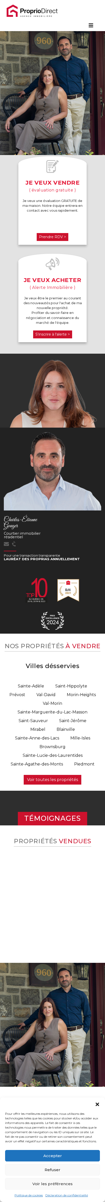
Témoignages (52, 818)
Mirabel (37, 729)
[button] (97, 1103)
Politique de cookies (29, 1195)
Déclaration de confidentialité (66, 1195)
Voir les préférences (52, 1183)
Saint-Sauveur (33, 720)
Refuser (52, 1169)
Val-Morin (52, 703)
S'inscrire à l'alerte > (52, 334)
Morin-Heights (81, 694)
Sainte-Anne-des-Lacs (37, 738)
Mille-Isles (80, 738)
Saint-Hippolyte (71, 686)
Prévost (17, 694)
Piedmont (84, 764)
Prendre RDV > (52, 237)
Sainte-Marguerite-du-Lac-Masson (52, 712)
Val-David (46, 694)
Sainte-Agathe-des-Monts (37, 764)
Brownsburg (52, 746)
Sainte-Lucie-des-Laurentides (53, 755)
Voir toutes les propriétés (52, 779)
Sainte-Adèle (31, 686)
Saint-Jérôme (72, 720)
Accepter (52, 1155)
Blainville (66, 729)
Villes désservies (53, 666)
